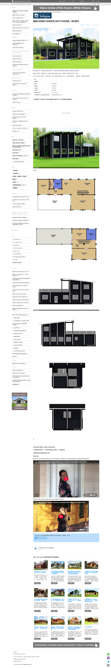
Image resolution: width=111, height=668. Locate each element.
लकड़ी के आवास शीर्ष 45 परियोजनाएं (19, 143)
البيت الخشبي (16, 327)
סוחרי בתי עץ (16, 251)
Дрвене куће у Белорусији (19, 363)
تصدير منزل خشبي (17, 339)
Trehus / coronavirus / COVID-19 (20, 128)
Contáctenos (82, 1)
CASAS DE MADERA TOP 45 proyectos (18, 44)
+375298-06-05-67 (38, 449)
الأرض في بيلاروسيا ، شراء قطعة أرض (21, 320)
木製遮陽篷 (15, 188)
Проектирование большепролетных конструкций (21, 376)
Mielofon (15, 356)
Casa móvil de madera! (18, 47)
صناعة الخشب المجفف (17, 345)
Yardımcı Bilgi (16, 33)
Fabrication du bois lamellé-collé (20, 296)
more (37, 583)
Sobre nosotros (62, 1)
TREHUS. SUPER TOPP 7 (18, 111)
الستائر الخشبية (16, 336)
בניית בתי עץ (16, 245)
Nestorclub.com (28, 664)
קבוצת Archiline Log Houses (19, 256)
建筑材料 (15, 179)
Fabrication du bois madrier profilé (20, 299)
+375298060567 (16, 4)
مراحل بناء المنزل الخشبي (18, 161)
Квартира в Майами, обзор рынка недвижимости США (20, 224)
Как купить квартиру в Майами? (20, 220)
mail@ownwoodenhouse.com (41, 453)
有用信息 (15, 182)
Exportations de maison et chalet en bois (20, 290)
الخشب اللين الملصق (17, 333)
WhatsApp (22, 4)
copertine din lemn (17, 206)
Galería (72, 1)
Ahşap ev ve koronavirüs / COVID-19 (20, 27)
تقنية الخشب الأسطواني (18, 342)
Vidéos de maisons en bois (18, 373)
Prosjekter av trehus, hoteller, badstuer (19, 117)
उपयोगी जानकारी (15, 152)
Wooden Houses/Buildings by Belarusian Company (21, 94)
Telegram (29, 4)
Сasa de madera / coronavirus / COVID (19, 84)
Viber (26, 4)
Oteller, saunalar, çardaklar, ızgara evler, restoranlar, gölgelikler (20, 21)
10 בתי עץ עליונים (17, 242)
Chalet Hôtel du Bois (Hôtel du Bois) (21, 282)
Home (34, 12)
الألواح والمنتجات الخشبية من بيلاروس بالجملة (19, 324)
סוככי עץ (15, 259)
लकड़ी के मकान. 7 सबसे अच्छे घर (18, 140)
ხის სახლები (15, 384)
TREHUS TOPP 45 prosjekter (19, 114)
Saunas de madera (17, 58)
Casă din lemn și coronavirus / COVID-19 (20, 200)
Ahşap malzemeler (17, 30)
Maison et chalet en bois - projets (20, 302)
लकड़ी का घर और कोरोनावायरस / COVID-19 (20, 155)
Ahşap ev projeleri (17, 25)
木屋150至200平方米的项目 (55, 12)
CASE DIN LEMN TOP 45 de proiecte (21, 196)
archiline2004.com (17, 661)
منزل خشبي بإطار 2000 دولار (19, 350)
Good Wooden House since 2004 (22, 1)
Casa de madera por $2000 (19, 203)
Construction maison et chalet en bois (20, 286)
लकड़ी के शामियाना (16, 158)
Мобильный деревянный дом (19, 353)
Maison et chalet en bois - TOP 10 (20, 271)
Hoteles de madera (17, 61)
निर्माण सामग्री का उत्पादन (17, 150)
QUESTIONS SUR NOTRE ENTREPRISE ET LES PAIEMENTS (21, 279)
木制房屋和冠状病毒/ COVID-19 (19, 185)
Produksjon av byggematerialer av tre (20, 121)
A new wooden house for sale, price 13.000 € (20, 98)
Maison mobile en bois (18, 305)
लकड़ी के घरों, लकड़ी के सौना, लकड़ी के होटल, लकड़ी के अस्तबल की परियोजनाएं (21, 146)
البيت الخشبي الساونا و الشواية (19, 330)
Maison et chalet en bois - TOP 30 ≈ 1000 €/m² (20, 275)
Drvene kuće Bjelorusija (18, 370)
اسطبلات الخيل (16, 317)
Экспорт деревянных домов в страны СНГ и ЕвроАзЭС (21, 381)
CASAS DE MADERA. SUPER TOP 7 (20, 40)
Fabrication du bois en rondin (19, 294)
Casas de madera (17, 56)
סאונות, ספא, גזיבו (17, 248)
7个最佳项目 (15, 170)
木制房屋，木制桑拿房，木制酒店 (20, 176)
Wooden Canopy (16, 102)
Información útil (17, 80)
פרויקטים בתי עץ (17, 253)
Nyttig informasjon (17, 125)
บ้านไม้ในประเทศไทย (17, 262)
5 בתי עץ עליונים (16, 239)
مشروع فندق (16, 348)
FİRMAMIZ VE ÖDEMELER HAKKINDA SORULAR (20, 11)
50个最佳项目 (16, 173)
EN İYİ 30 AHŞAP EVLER (18, 17)
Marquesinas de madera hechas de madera (20, 65)
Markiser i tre (16, 131)
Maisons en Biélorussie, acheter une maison (20, 309)
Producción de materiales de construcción (18, 73)
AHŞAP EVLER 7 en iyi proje (19, 15)
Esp (93, 1)
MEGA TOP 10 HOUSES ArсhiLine (20, 314)
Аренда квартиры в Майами (20, 217)
